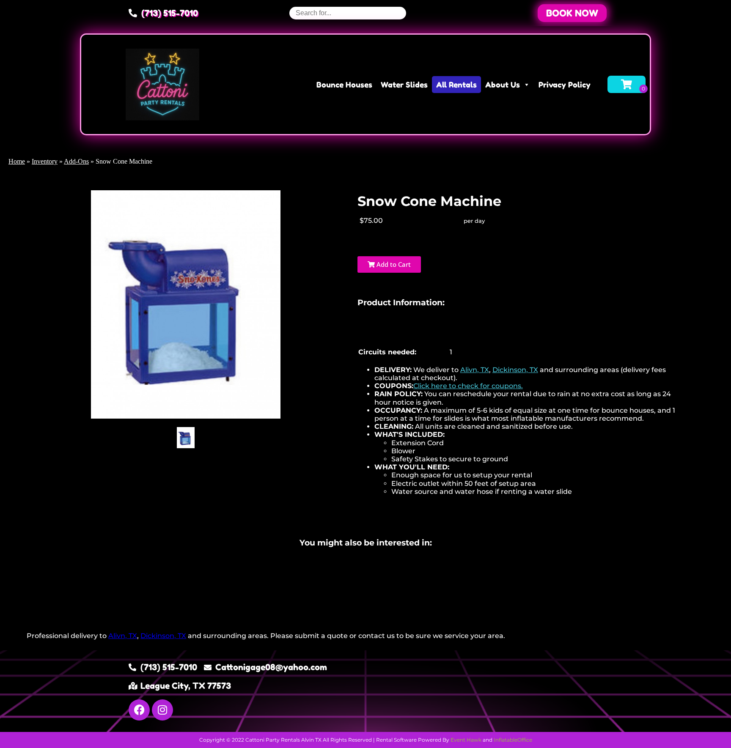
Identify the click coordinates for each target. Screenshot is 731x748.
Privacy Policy (565, 84)
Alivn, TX (474, 370)
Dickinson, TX (515, 370)
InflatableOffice (513, 740)
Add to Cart (393, 264)
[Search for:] (347, 12)
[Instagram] (162, 710)
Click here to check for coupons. (468, 386)
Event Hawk (466, 740)
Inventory (45, 161)
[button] (572, 13)
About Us (502, 84)
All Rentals (456, 84)
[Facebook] (139, 710)
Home (16, 161)
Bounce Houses (344, 84)
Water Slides (404, 84)
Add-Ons (76, 161)
